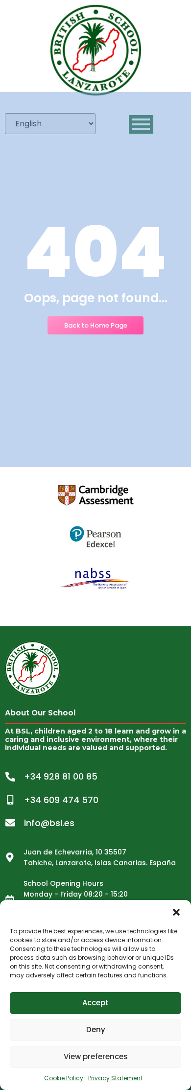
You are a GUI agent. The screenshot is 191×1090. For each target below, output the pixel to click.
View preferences (96, 1056)
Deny (95, 1029)
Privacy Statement (115, 1078)
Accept (95, 1002)
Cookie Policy (63, 1078)
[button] (176, 912)
